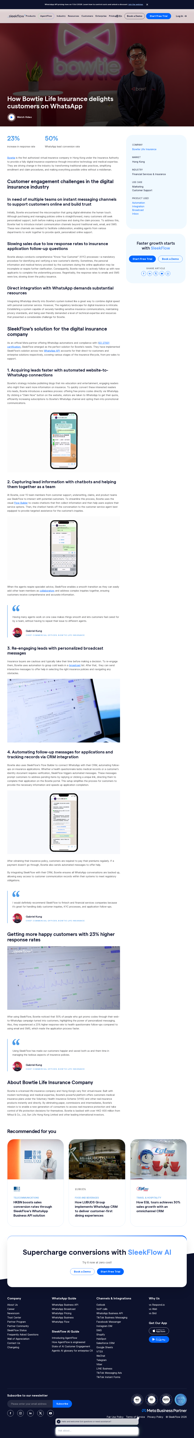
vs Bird (153, 1313)
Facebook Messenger (108, 1321)
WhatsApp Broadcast (64, 1309)
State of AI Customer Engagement (71, 1346)
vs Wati (153, 1309)
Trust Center (14, 1317)
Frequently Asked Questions (22, 1334)
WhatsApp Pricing (61, 1313)
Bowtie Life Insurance (144, 149)
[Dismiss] (147, 4)
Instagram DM (104, 1326)
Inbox (135, 213)
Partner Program (16, 1321)
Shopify (100, 1334)
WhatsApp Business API (65, 1304)
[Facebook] (10, 1413)
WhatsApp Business (63, 1317)
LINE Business (104, 1368)
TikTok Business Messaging (111, 1317)
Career (11, 1309)
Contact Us (13, 1343)
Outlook (100, 1304)
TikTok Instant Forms (108, 1377)
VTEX (99, 1351)
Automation (138, 202)
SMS (99, 1330)
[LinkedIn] (30, 1413)
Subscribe (62, 1404)
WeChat (100, 1355)
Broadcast (138, 210)
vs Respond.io (157, 1304)
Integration (138, 206)
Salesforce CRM (105, 1343)
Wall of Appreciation (18, 1338)
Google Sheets (104, 1347)
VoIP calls (101, 1309)
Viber (99, 1364)
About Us (12, 1304)
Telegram (101, 1360)
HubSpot (101, 1338)
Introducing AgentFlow (64, 1337)
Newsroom (13, 1313)
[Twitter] (40, 1413)
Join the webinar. (135, 4)
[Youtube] (50, 1413)
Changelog (13, 1347)
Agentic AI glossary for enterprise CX (72, 1350)
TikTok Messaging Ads (109, 1372)
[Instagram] (20, 1413)
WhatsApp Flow (60, 1321)
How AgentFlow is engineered (68, 1342)
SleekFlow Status (17, 1330)
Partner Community (18, 1326)
